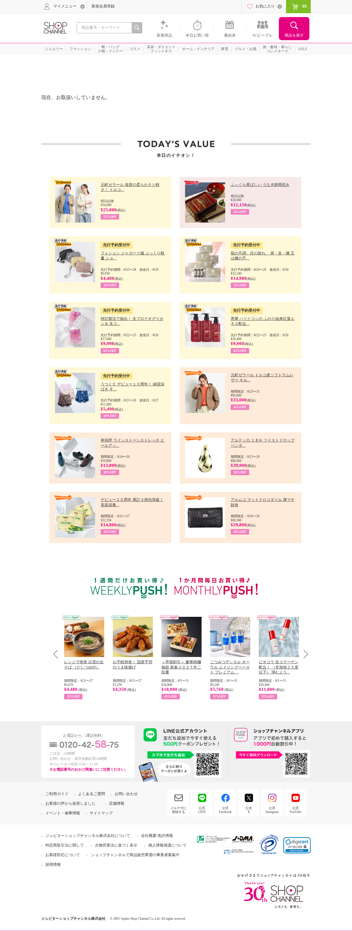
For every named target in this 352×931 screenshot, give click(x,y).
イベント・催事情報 (62, 813)
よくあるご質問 (91, 794)
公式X (248, 810)
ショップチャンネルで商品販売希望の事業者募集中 (135, 855)
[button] (297, 845)
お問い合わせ (126, 794)
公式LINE (202, 810)
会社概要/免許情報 (157, 836)
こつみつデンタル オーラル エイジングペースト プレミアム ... (230, 667)
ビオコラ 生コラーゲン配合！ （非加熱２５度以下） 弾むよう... (278, 667)
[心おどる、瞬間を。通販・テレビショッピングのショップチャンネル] (55, 27)
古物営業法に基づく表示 (116, 845)
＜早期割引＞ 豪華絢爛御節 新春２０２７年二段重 (181, 667)
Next (304, 654)
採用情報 (53, 864)
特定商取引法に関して (64, 845)
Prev (57, 654)
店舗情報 (116, 803)
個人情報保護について (167, 845)
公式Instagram (272, 810)
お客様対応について (62, 855)
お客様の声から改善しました (70, 803)
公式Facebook (225, 810)
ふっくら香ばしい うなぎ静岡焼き (260, 185)
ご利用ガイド (56, 794)
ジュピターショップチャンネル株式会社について (87, 836)
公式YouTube (295, 810)
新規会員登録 (103, 6)
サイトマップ (101, 813)
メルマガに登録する (178, 810)
